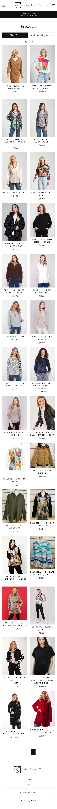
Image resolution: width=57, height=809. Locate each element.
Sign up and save (28, 792)
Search (28, 779)
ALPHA (33, 800)
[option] (28, 14)
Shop (28, 784)
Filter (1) (13, 35)
